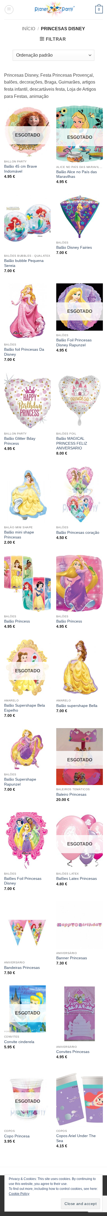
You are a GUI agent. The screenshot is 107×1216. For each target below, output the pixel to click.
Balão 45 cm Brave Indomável (20, 168)
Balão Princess (17, 621)
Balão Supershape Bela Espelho (24, 707)
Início (28, 28)
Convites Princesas (72, 1052)
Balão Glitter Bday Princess (19, 441)
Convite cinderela (19, 1042)
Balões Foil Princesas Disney (22, 881)
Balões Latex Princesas (76, 879)
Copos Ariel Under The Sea (76, 1138)
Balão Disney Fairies (74, 247)
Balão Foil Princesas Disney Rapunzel (74, 342)
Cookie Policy (19, 1194)
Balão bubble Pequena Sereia (24, 263)
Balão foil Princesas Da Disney (24, 351)
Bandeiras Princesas (22, 968)
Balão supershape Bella (76, 706)
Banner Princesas (71, 958)
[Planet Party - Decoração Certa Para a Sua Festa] (54, 9)
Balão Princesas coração (77, 532)
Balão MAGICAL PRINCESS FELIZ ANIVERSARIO (71, 443)
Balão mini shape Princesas (19, 534)
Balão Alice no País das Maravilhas (76, 174)
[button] (9, 9)
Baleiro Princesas (71, 794)
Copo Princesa (17, 1136)
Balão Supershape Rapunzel (20, 781)
